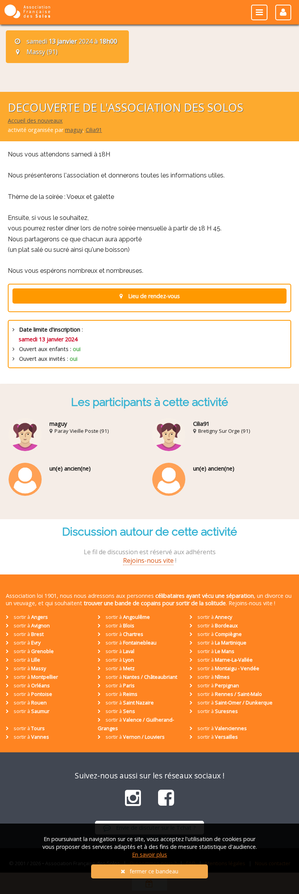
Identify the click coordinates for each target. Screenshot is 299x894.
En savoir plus (149, 854)
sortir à (30, 616)
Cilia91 (94, 129)
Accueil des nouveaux (35, 120)
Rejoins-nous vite (148, 560)
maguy (74, 129)
